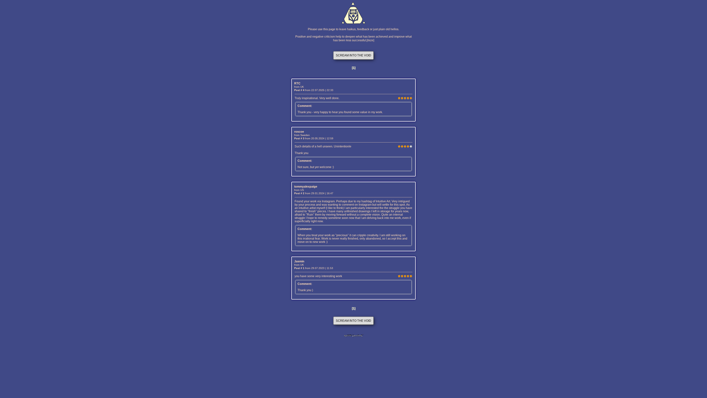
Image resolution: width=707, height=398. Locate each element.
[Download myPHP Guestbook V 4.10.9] (353, 336)
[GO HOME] (353, 13)
